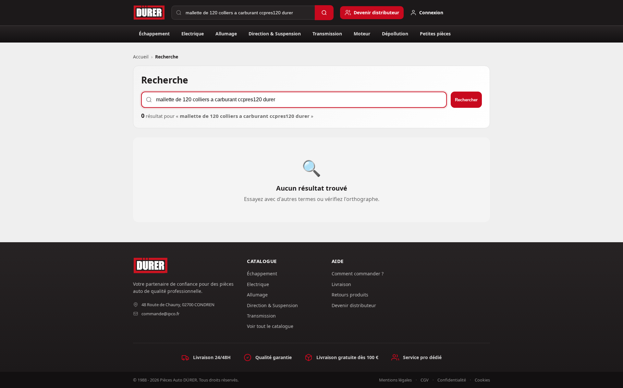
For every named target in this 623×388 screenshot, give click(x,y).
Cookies (482, 380)
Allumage (226, 34)
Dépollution (395, 34)
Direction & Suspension (275, 34)
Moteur (362, 34)
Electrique (192, 34)
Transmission (327, 34)
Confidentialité (451, 380)
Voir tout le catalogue (270, 326)
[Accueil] (149, 13)
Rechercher (466, 99)
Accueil (141, 57)
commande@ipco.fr (160, 314)
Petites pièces (435, 34)
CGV (425, 380)
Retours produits (350, 295)
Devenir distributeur (354, 305)
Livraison (341, 284)
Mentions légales (395, 380)
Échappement (154, 34)
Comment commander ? (358, 273)
